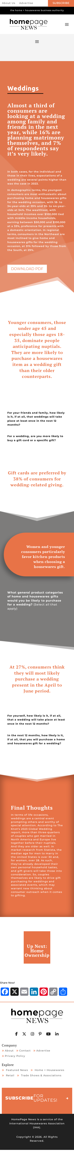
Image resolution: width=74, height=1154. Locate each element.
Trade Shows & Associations (41, 1075)
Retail (10, 1075)
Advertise (26, 3)
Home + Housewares (49, 1070)
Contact (25, 1050)
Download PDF (27, 269)
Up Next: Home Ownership (37, 950)
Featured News (17, 1070)
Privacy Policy (15, 1056)
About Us (8, 3)
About (9, 1050)
